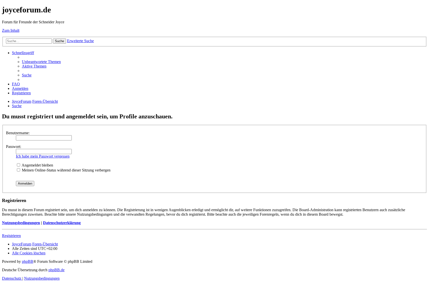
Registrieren (11, 236)
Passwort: (13, 146)
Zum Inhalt (10, 30)
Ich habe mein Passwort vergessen (43, 156)
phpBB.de (56, 270)
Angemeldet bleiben (37, 165)
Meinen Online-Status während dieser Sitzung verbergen (65, 170)
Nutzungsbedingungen (21, 223)
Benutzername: (18, 133)
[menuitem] (41, 62)
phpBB (27, 261)
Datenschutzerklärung (62, 223)
